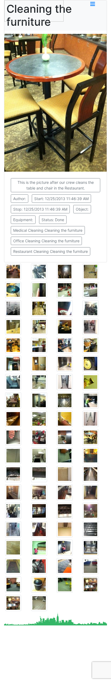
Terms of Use (57, 674)
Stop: (40, 209)
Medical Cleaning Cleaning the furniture (47, 230)
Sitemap (16, 674)
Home (80, 668)
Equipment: (23, 219)
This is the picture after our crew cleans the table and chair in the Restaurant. (56, 185)
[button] (93, 4)
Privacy (34, 674)
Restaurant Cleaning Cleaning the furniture (50, 251)
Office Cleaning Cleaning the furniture (46, 241)
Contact (82, 674)
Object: (82, 209)
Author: (19, 198)
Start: (61, 198)
